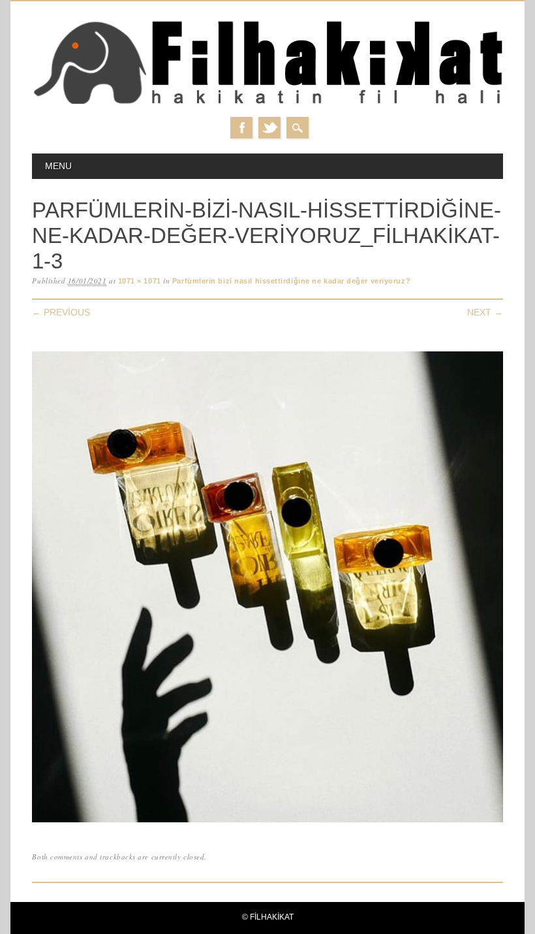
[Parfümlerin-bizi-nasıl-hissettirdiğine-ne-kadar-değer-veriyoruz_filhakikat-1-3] (267, 823)
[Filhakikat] (267, 103)
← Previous (61, 312)
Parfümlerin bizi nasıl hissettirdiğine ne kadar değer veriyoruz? (291, 281)
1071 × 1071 (139, 281)
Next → (485, 312)
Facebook (241, 127)
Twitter (269, 127)
